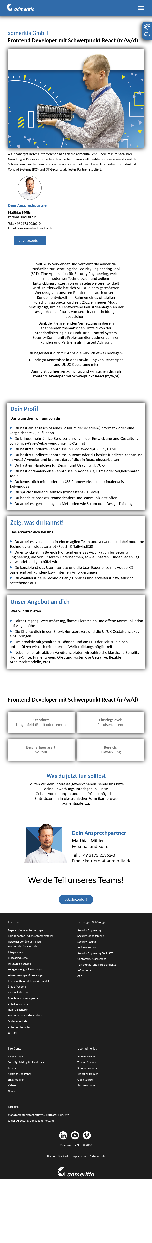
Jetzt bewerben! (30, 240)
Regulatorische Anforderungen (26, 930)
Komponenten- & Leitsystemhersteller (30, 936)
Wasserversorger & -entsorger (25, 975)
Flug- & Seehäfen (18, 1009)
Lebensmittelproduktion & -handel (28, 981)
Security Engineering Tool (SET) (95, 953)
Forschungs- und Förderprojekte (96, 964)
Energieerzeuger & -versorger (25, 969)
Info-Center (84, 970)
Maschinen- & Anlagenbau (23, 998)
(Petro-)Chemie (17, 986)
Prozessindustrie (18, 958)
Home (51, 1156)
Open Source (85, 1079)
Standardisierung (87, 1068)
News (11, 1091)
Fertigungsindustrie (19, 963)
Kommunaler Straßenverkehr (25, 1015)
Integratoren (15, 952)
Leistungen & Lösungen (92, 922)
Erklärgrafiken (16, 1079)
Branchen (14, 922)
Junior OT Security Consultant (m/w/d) (31, 1120)
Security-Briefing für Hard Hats (26, 1062)
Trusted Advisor (86, 1062)
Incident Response (88, 947)
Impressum (79, 1156)
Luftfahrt (13, 1033)
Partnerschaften (86, 1085)
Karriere (13, 1107)
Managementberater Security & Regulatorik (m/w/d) (39, 1115)
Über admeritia (87, 1048)
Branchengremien (87, 1074)
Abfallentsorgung (18, 1004)
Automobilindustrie (19, 1027)
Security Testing (86, 941)
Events (12, 1068)
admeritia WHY (86, 1056)
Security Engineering (89, 930)
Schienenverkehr (18, 1021)
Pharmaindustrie (18, 992)
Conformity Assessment (91, 959)
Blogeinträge (15, 1056)
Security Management (90, 936)
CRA (79, 976)
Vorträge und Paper (19, 1074)
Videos (12, 1085)
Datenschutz (97, 1156)
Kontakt (63, 1156)
